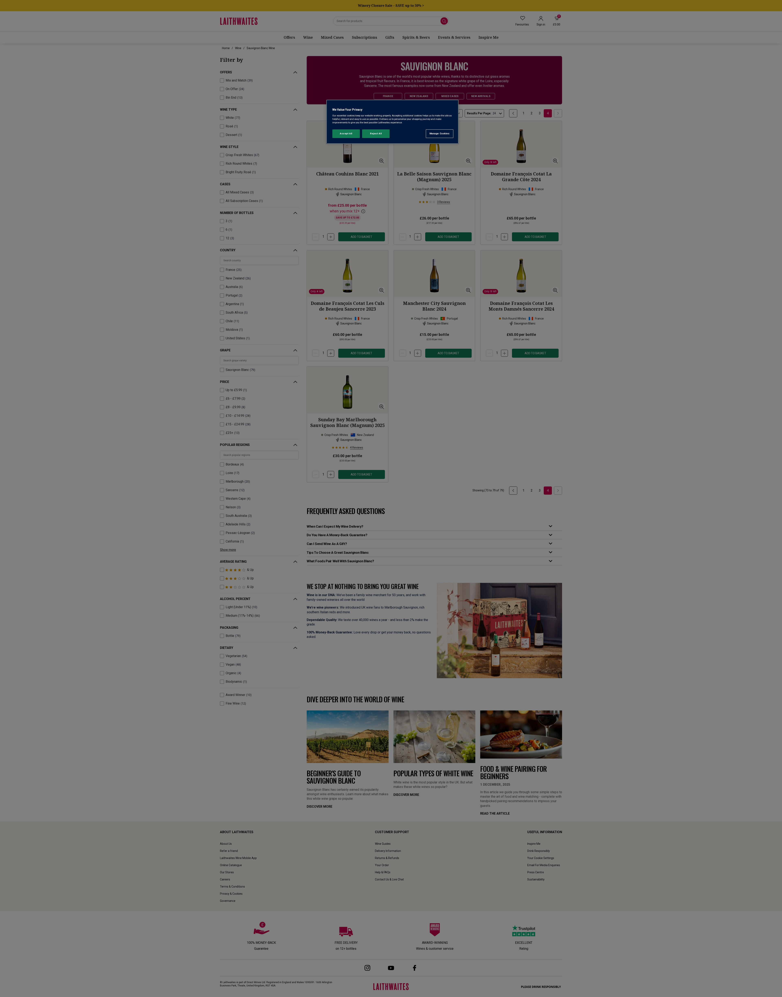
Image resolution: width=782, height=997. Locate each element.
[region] (392, 122)
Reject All (376, 133)
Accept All (346, 133)
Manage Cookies (439, 133)
